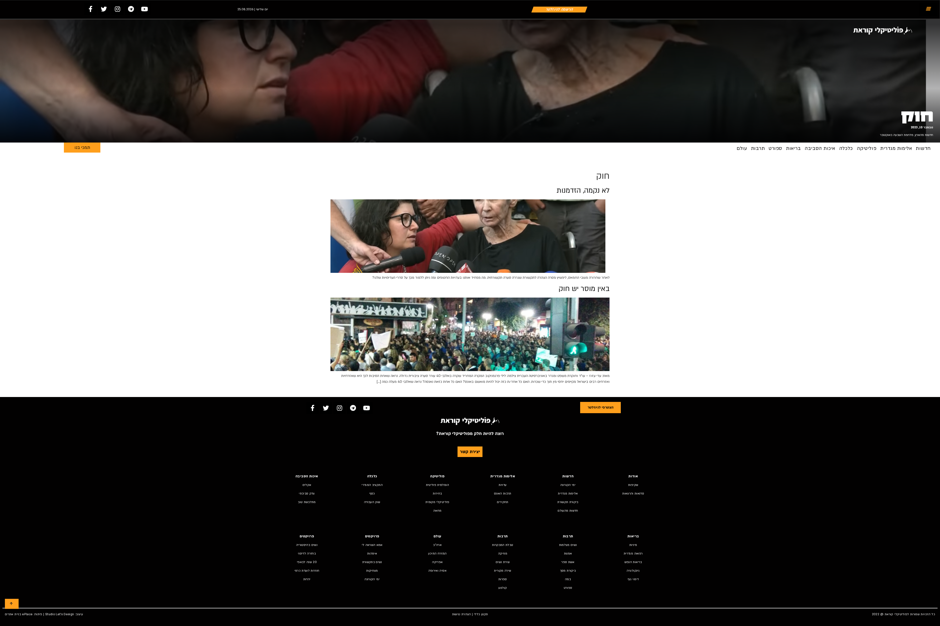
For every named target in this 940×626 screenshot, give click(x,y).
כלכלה (846, 148)
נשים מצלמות (568, 545)
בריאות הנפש (633, 562)
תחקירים (502, 502)
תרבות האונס (502, 493)
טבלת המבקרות (502, 545)
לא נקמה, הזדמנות (583, 190)
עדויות (502, 485)
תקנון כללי (481, 614)
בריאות (793, 148)
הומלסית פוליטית (437, 485)
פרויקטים (372, 536)
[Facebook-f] (90, 9)
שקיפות (633, 485)
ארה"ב (437, 545)
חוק (917, 116)
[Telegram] (131, 9)
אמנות (568, 553)
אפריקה (437, 562)
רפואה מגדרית (633, 553)
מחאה (437, 511)
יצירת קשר (470, 452)
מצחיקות (372, 571)
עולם (742, 148)
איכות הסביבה (820, 148)
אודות (633, 476)
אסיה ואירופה (437, 571)
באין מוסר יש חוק (584, 288)
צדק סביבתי (307, 493)
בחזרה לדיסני (307, 553)
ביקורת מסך (568, 571)
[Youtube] (144, 9)
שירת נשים (503, 562)
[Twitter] (104, 9)
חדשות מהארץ (924, 135)
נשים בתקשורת (372, 562)
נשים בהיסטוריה (306, 545)
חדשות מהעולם (568, 511)
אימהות (372, 553)
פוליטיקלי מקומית (437, 502)
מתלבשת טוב (307, 502)
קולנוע (502, 588)
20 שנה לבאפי (307, 562)
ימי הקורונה (568, 485)
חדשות (923, 148)
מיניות (633, 545)
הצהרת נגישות (461, 614)
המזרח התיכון (437, 553)
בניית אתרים (13, 614)
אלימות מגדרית (896, 148)
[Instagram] (117, 9)
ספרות (502, 579)
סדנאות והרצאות (633, 493)
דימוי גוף (633, 579)
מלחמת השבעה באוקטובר (896, 135)
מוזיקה (502, 553)
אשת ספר (567, 562)
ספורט (775, 148)
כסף (372, 493)
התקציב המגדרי (372, 485)
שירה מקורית (502, 571)
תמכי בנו (82, 147)
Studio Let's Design (59, 614)
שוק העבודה (372, 502)
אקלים (307, 485)
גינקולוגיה (633, 571)
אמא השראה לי (372, 545)
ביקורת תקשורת (567, 502)
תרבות (758, 148)
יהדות (307, 579)
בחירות (437, 493)
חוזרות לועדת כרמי (306, 571)
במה (568, 579)
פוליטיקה (866, 148)
